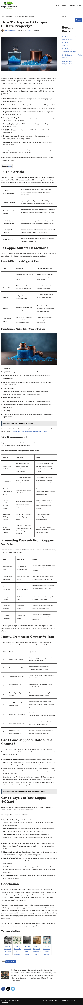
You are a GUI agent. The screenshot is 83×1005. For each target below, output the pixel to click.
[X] (8, 989)
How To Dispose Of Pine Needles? (17, 950)
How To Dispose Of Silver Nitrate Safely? (7, 950)
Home (57, 5)
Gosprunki (4, 1003)
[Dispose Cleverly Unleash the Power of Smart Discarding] (9, 5)
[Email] (13, 989)
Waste (79, 5)
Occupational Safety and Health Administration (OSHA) (29, 431)
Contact (46, 1003)
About (45, 1000)
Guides (64, 5)
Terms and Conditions (68, 1000)
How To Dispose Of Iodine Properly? (46, 950)
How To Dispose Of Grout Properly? (27, 950)
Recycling (72, 5)
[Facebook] (3, 989)
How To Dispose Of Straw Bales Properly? (37, 950)
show (9, 166)
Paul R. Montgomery (10, 30)
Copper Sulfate (10, 961)
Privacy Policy (54, 1000)
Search (64, 16)
